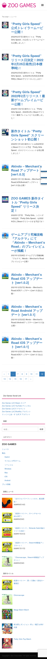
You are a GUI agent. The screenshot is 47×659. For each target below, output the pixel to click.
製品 (3, 453)
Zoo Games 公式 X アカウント (13, 408)
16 (21, 379)
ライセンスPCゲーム (12, 461)
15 (15, 379)
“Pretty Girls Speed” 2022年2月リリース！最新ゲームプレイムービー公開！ (28, 98)
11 (37, 374)
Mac (6, 472)
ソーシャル (9, 465)
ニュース (5, 449)
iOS (6, 476)
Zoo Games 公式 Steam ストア (14, 403)
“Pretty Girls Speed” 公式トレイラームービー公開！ (27, 28)
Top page (5, 16)
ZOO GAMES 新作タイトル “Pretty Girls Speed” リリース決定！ (27, 204)
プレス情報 (6, 484)
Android (7, 480)
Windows (8, 468)
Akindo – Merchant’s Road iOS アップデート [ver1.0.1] (26, 342)
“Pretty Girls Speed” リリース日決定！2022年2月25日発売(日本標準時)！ (27, 61)
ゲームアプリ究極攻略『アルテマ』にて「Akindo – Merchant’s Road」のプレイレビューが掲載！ (28, 242)
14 (10, 379)
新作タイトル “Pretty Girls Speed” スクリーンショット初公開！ (27, 135)
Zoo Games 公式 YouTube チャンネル (16, 405)
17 (26, 379)
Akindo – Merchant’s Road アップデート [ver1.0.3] (26, 170)
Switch (7, 457)
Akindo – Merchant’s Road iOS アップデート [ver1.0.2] (26, 278)
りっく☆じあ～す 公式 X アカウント (16, 414)
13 (5, 379)
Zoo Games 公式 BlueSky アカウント (16, 411)
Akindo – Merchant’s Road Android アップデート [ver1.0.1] (27, 310)
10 (31, 374)
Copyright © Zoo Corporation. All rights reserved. (19, 655)
